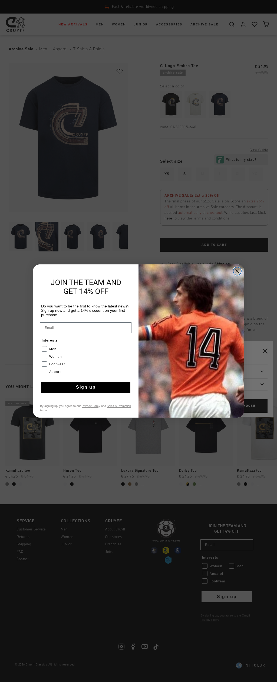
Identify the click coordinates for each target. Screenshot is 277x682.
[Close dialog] (237, 271)
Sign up (86, 387)
